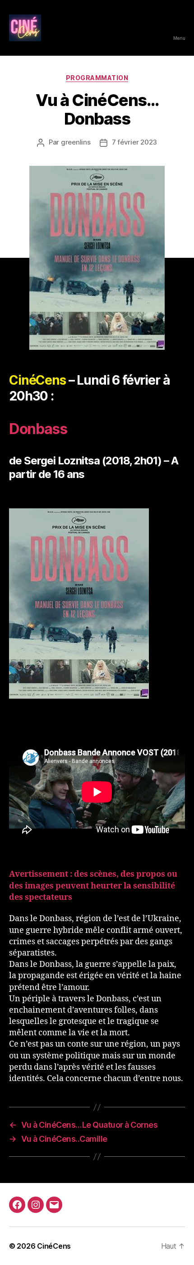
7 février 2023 (134, 142)
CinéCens (54, 1246)
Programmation (97, 78)
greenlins (76, 142)
